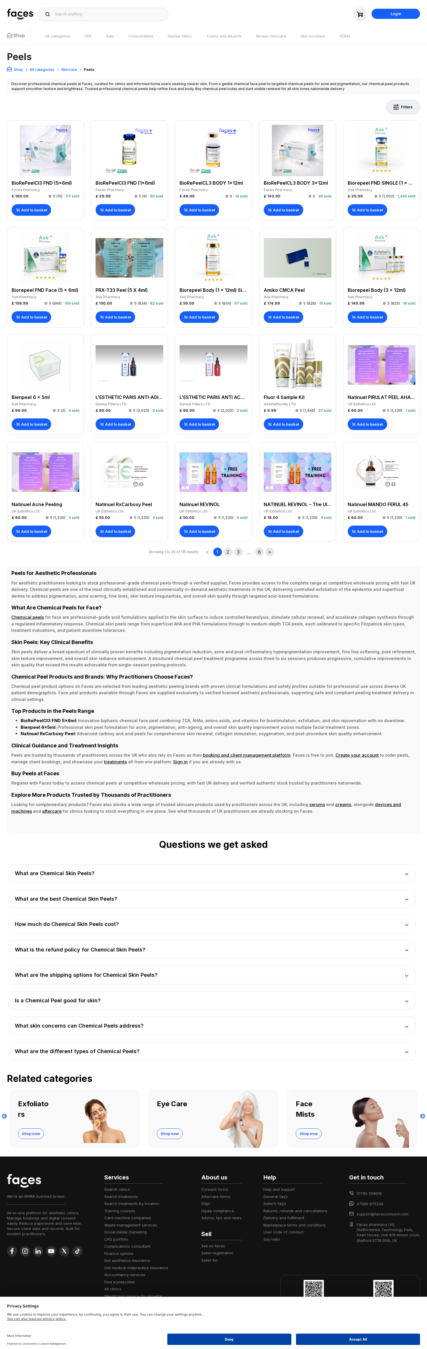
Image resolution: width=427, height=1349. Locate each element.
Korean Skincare (271, 36)
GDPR (205, 1203)
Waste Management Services (130, 1225)
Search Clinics (117, 1189)
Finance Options (118, 1253)
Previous (4, 1116)
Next (423, 1116)
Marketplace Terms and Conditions (294, 1225)
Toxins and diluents (224, 36)
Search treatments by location (131, 1203)
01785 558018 (369, 1193)
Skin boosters (313, 36)
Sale (110, 36)
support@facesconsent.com (382, 1214)
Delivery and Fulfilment (283, 1217)
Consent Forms (214, 1189)
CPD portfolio (116, 1239)
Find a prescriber (119, 1282)
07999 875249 (370, 1203)
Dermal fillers (180, 36)
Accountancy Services (124, 1274)
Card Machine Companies (127, 1217)
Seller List (209, 1260)
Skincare (69, 69)
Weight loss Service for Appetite (133, 1296)
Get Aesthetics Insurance (127, 1260)
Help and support (279, 1189)
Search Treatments (121, 1196)
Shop (18, 69)
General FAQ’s (275, 1196)
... (249, 552)
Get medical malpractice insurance (136, 1267)
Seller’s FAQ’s (274, 1203)
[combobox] (109, 14)
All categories (57, 36)
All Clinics (112, 1289)
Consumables (140, 36)
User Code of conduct (283, 1232)
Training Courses (119, 1210)
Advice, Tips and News (221, 1217)
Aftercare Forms (215, 1196)
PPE (88, 36)
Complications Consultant (127, 1246)
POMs (345, 36)
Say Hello (271, 1239)
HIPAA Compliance (217, 1210)
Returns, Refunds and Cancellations (295, 1210)
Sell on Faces (213, 1246)
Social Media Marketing (125, 1232)
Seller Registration (217, 1253)
